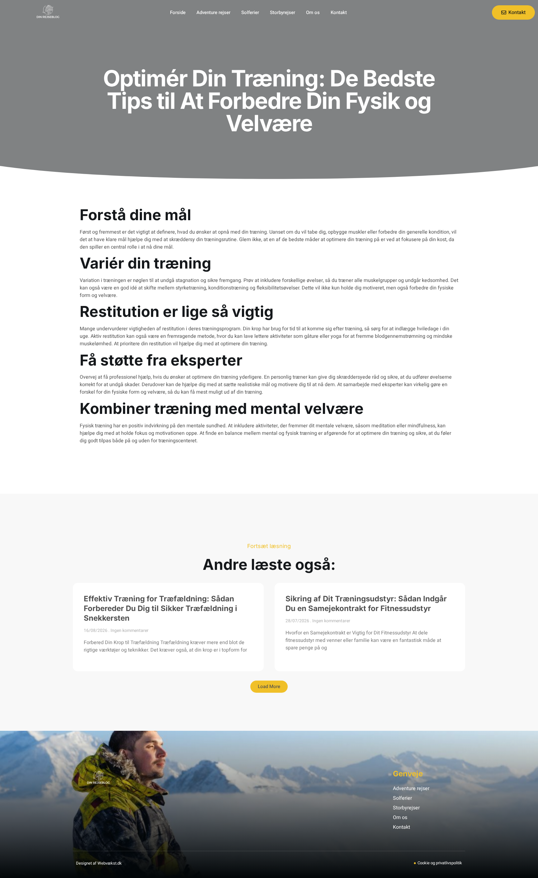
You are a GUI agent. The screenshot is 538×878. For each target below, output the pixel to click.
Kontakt (339, 12)
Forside (178, 12)
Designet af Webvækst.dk (99, 863)
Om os (313, 12)
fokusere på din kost (423, 239)
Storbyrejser (282, 12)
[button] (269, 687)
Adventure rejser (213, 12)
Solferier (250, 12)
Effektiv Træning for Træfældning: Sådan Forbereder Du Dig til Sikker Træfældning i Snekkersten (160, 608)
